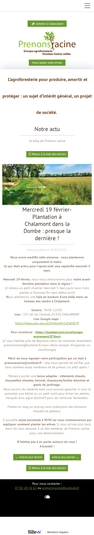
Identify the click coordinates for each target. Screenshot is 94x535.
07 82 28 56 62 (26, 488)
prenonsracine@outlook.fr (60, 488)
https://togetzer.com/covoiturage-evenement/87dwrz (58, 334)
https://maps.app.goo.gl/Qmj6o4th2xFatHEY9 (47, 323)
